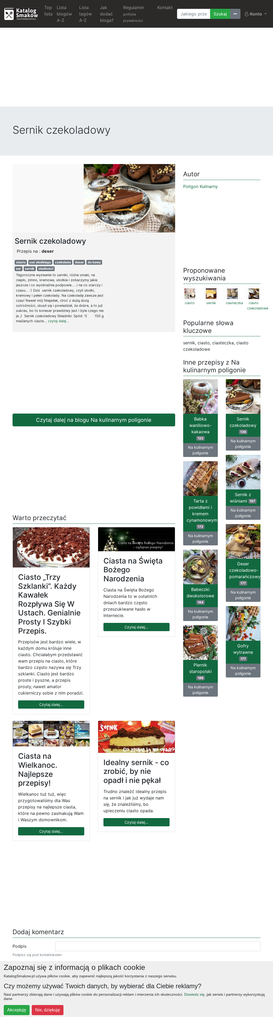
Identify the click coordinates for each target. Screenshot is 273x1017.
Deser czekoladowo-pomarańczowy (244, 573)
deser (79, 262)
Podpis (19, 946)
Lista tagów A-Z (85, 14)
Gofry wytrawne (243, 652)
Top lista (48, 11)
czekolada (63, 262)
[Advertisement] (136, 69)
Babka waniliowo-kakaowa (200, 428)
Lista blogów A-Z (64, 14)
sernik (29, 269)
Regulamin (133, 14)
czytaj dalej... (58, 321)
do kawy (94, 262)
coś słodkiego (40, 262)
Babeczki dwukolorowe (200, 595)
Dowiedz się (194, 994)
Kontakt (165, 7)
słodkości (45, 269)
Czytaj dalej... (51, 704)
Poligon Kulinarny (200, 186)
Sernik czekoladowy (243, 425)
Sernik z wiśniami (242, 498)
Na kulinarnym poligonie (200, 450)
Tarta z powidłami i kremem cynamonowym (202, 513)
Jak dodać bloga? (107, 14)
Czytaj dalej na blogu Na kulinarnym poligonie (93, 420)
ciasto (21, 262)
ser (18, 269)
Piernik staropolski (200, 671)
